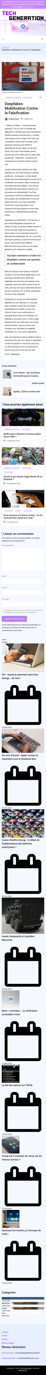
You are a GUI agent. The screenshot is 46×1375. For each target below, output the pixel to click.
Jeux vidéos (26, 429)
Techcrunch (15, 354)
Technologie (27, 98)
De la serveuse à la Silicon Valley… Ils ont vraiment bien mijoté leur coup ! (23, 516)
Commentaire (8, 545)
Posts (8, 1301)
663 (3, 1316)
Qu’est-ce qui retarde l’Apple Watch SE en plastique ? (23, 477)
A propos (5, 1332)
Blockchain (6, 1303)
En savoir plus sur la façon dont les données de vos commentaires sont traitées (21, 627)
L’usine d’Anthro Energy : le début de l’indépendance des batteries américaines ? (20, 844)
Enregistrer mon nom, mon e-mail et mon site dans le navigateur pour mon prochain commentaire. (23, 611)
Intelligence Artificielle (13, 98)
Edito (4, 1313)
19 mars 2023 (7, 1063)
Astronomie (6, 1298)
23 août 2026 (7, 727)
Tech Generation (8, 1353)
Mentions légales (8, 1343)
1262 (4, 1301)
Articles (4, 1339)
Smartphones (26, 468)
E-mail (5, 588)
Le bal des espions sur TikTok (17, 1085)
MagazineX (23, 1370)
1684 (4, 1306)
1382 (4, 1311)
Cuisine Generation (9, 1358)
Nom (4, 576)
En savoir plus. (28, 7)
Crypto (4, 1308)
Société (18, 511)
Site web (5, 599)
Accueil (4, 1336)
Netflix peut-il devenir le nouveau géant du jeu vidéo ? (22, 435)
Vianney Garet (13, 119)
